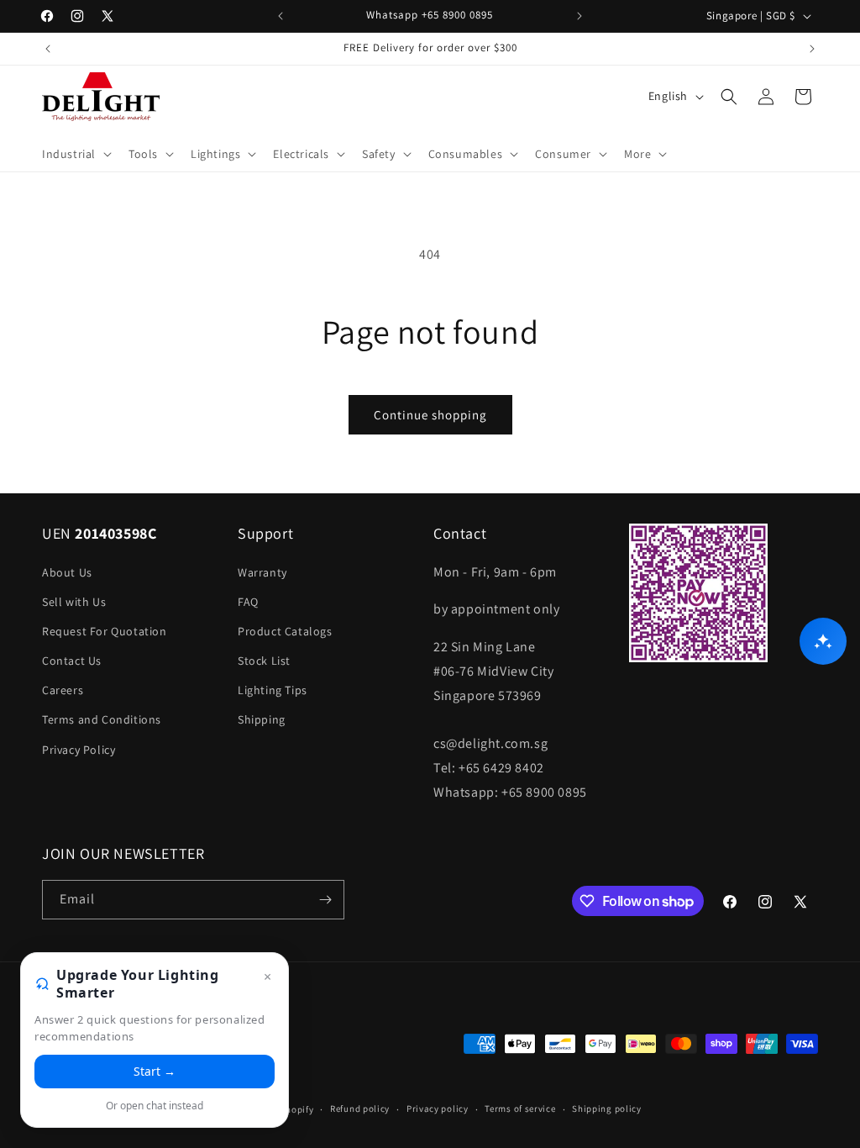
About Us (67, 572)
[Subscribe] (325, 899)
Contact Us (72, 660)
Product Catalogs (285, 631)
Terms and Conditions (101, 719)
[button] (75, 153)
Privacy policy (437, 1108)
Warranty (262, 572)
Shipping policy (607, 1108)
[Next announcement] (579, 16)
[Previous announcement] (280, 16)
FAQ (248, 601)
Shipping (262, 719)
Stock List (264, 660)
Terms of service (520, 1108)
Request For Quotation (104, 631)
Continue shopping (430, 415)
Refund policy (360, 1108)
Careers (62, 690)
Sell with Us (74, 601)
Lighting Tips (272, 690)
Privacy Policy (78, 749)
